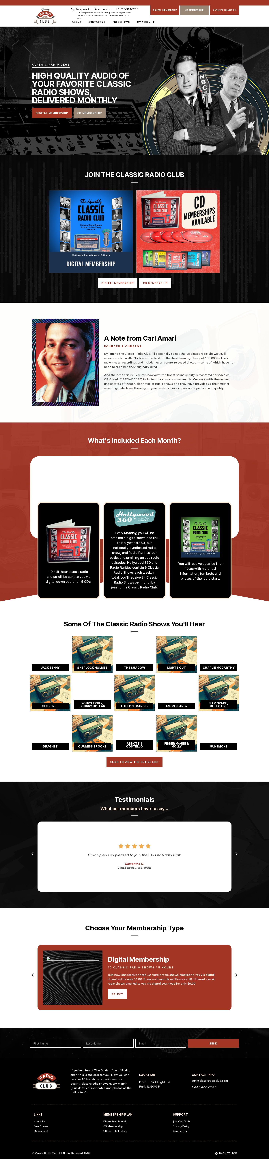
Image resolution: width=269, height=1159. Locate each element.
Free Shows (121, 22)
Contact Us (97, 22)
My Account (145, 22)
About (76, 22)
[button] (32, 854)
